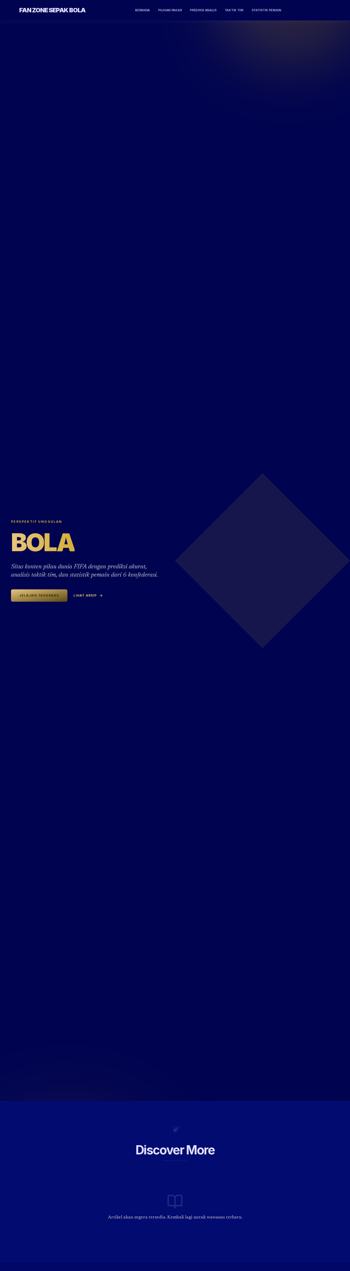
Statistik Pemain (266, 10)
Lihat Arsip (85, 595)
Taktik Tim (234, 10)
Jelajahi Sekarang (39, 595)
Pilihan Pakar (170, 10)
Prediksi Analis (203, 10)
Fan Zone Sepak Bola (52, 10)
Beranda (142, 10)
